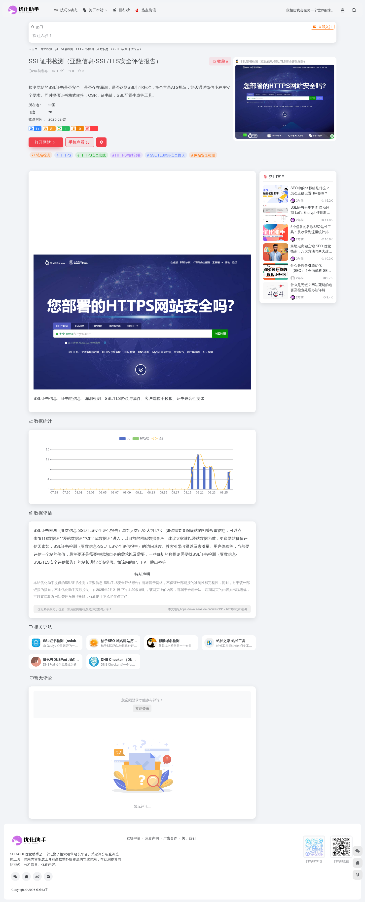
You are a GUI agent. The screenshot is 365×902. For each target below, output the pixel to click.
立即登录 (142, 708)
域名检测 (67, 49)
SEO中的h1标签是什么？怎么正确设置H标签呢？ (310, 190)
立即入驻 (325, 26)
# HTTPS (64, 155)
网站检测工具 (49, 49)
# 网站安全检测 (203, 155)
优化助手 (42, 889)
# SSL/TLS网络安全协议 (166, 155)
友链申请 (134, 838)
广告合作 (170, 838)
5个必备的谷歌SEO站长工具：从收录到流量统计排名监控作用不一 (311, 231)
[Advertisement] (142, 214)
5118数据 (47, 538)
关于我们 (189, 838)
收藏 (222, 61)
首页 (34, 49)
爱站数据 (71, 538)
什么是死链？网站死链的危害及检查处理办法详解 (311, 287)
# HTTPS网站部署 (126, 155)
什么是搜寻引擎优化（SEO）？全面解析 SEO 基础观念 (310, 270)
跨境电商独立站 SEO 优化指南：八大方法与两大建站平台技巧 (311, 251)
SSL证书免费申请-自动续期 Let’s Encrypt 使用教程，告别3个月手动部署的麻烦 (311, 215)
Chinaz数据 (96, 538)
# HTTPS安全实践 (91, 155)
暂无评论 (43, 677)
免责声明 (152, 838)
